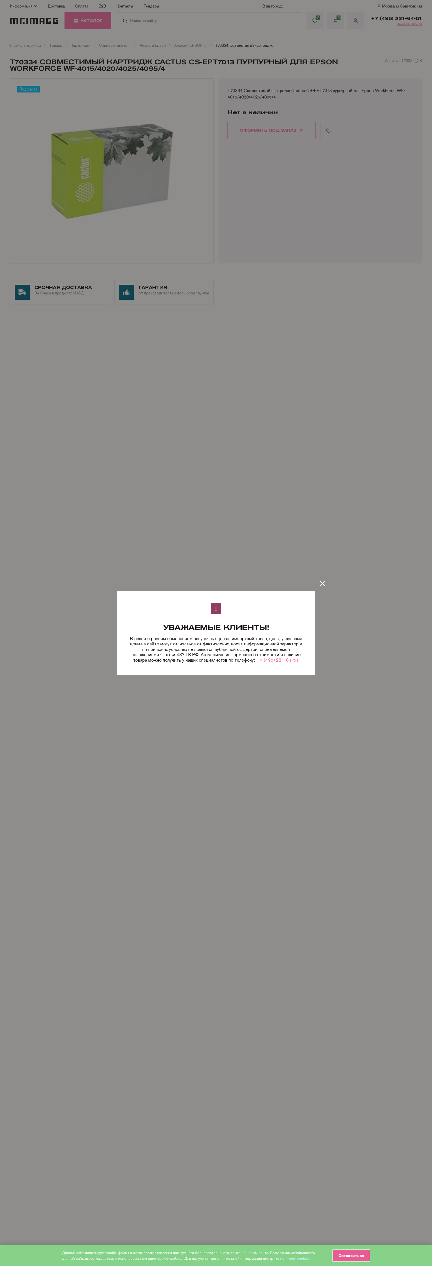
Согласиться (351, 1255)
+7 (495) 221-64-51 (277, 660)
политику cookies (295, 1258)
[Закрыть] (323, 583)
